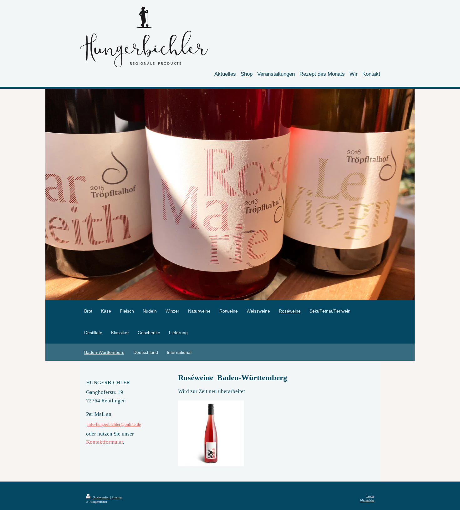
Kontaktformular (104, 442)
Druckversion (101, 497)
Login (370, 496)
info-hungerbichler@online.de (114, 424)
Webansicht (367, 500)
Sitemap (117, 497)
